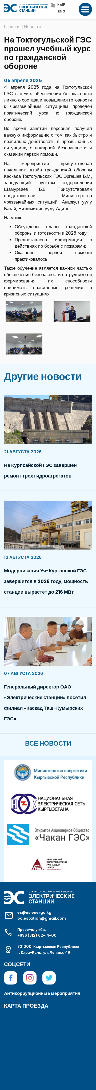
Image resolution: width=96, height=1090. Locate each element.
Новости (32, 27)
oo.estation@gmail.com (41, 918)
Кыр (61, 5)
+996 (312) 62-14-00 (37, 935)
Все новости (48, 743)
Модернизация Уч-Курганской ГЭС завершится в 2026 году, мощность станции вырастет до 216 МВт (46, 581)
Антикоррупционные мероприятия (42, 993)
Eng (61, 11)
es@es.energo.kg (34, 912)
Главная (12, 27)
